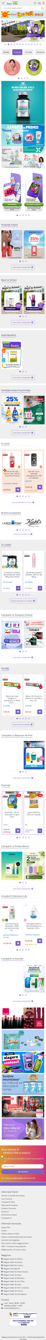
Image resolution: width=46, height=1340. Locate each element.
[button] (18, 588)
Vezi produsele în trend (22, 502)
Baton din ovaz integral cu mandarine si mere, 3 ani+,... (12, 699)
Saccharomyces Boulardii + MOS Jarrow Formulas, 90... (12, 927)
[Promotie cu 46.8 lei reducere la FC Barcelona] (34, 299)
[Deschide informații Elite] (5, 455)
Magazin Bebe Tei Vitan (12, 1284)
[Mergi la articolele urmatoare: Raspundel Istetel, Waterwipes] (25, 530)
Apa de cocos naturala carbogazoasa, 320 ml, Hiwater (34, 474)
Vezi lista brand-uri (22, 534)
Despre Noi (5, 1227)
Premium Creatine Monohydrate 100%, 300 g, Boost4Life (12, 575)
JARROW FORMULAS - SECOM (11, 936)
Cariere (4, 1230)
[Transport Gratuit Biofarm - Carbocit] (34, 634)
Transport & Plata (8, 1202)
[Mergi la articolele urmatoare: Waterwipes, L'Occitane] (28, 530)
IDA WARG (29, 582)
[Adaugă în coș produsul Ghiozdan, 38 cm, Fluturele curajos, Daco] (17, 830)
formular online (19, 1250)
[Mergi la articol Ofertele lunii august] (11, 44)
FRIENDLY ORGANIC (32, 935)
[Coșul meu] (39, 3)
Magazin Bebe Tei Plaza (12, 1275)
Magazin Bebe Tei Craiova (13, 1265)
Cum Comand (6, 1199)
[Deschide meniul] (3, 3)
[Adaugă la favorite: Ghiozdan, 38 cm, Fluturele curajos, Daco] (4, 795)
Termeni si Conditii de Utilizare (13, 1195)
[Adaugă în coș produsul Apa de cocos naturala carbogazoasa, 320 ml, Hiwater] (39, 487)
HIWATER (28, 481)
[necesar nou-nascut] (23, 1129)
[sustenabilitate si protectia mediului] (23, 1062)
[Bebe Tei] (12, 3)
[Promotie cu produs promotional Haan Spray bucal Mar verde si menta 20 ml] (34, 866)
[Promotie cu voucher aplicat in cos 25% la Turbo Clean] (11, 410)
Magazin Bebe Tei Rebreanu (14, 1278)
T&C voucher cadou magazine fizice (14, 1243)
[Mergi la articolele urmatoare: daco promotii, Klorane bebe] (20, 215)
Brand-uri (5, 1211)
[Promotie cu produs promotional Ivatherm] (11, 866)
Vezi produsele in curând (22, 601)
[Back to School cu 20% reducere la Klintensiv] (11, 299)
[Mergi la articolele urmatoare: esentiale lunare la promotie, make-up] (24, 78)
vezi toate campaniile (22, 267)
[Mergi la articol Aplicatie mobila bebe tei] (14, 44)
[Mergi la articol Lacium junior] (20, 44)
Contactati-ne (6, 1218)
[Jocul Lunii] (23, 1040)
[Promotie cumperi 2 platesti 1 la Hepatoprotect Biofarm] (11, 755)
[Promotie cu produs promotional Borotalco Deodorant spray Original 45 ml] (34, 410)
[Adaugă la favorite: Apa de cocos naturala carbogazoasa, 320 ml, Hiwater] (26, 452)
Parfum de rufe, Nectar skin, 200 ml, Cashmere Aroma (12, 473)
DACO (5, 825)
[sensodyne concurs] (23, 135)
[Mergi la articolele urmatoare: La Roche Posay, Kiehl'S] (17, 530)
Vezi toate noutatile (22, 724)
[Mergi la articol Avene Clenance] (17, 44)
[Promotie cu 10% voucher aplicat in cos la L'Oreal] (34, 978)
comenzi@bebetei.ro (12, 1308)
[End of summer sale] (23, 14)
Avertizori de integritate (10, 1240)
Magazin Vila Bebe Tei (11, 1268)
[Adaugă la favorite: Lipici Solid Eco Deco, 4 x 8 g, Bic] (26, 795)
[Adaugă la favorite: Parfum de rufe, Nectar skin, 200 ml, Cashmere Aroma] (5, 452)
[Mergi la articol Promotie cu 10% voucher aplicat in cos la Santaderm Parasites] (25, 44)
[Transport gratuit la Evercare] (11, 634)
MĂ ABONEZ (23, 1171)
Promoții (17, 52)
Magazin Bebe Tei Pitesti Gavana (15, 1272)
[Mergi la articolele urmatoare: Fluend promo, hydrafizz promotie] (28, 215)
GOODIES (6, 706)
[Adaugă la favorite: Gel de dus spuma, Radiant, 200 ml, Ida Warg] (26, 554)
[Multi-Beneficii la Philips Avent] (34, 355)
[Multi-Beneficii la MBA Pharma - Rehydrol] (11, 355)
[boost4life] (23, 102)
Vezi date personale (18, 1178)
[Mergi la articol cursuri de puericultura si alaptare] (34, 44)
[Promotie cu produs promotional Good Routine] (12, 157)
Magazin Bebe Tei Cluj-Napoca (14, 1294)
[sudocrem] (23, 1106)
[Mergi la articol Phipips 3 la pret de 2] (28, 44)
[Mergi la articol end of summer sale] (5, 44)
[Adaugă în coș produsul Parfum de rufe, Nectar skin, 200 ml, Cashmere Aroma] (18, 489)
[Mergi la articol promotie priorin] (31, 44)
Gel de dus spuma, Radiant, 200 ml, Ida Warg (34, 575)
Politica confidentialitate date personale (16, 1237)
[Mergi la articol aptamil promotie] (37, 44)
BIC (26, 825)
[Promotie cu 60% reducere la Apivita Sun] (11, 244)
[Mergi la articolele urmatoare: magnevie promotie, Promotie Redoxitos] (23, 215)
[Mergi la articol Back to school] (8, 44)
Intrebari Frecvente (8, 1208)
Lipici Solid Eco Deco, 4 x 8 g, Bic (34, 813)
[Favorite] (35, 3)
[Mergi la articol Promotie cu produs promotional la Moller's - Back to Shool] (23, 44)
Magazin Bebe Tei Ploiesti (13, 1291)
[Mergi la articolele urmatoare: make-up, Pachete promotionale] (27, 78)
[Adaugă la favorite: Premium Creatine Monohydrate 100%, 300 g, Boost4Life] (4, 554)
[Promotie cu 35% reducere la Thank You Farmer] (34, 244)
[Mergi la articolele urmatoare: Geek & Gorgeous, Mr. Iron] (20, 530)
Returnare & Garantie (9, 1205)
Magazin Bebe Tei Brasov (13, 1262)
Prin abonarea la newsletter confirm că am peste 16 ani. (24, 1160)
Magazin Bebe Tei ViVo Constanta (16, 1288)
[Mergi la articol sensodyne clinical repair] (40, 44)
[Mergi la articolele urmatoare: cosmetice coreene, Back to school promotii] (18, 78)
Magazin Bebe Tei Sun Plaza (14, 1281)
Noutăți (6, 52)
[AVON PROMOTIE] (23, 1018)
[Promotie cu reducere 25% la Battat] (34, 755)
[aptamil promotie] (23, 1084)
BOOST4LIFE (7, 582)
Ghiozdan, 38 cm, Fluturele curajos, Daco (12, 814)
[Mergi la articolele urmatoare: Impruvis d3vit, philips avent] (25, 215)
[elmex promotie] (34, 157)
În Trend (29, 52)
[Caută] (42, 8)
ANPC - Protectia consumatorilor (13, 1246)
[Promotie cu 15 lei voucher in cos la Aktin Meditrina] (11, 978)
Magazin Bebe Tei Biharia (13, 1259)
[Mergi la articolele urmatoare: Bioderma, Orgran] (23, 530)
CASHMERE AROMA (10, 484)
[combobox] (23, 8)
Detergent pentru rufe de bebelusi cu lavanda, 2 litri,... (34, 926)
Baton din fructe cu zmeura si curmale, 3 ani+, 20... (34, 698)
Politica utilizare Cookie (10, 1234)
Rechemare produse (9, 1215)
